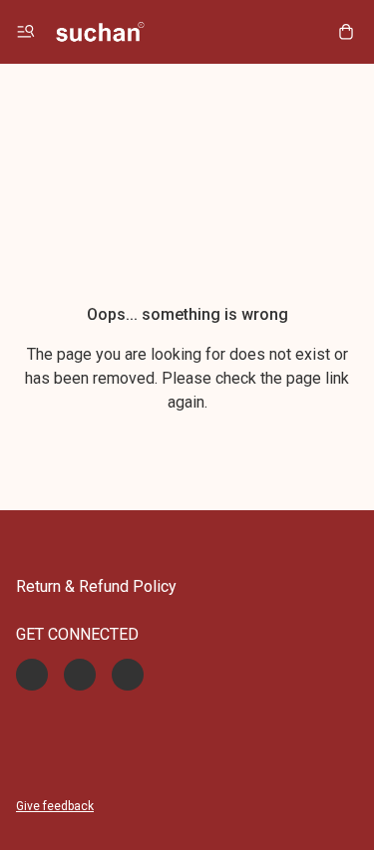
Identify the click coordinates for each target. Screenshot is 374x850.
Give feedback (55, 806)
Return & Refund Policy (96, 586)
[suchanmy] (100, 32)
